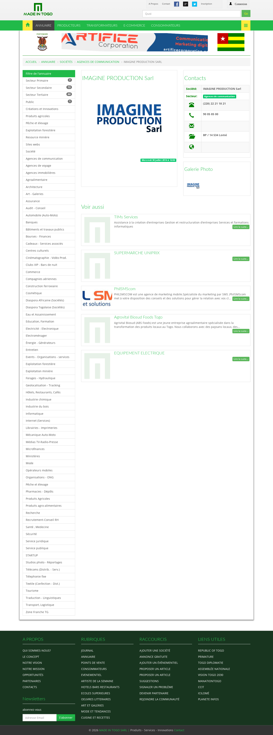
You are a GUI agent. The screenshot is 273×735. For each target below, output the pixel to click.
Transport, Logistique (40, 605)
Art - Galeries (34, 194)
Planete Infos (208, 699)
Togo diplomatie (210, 663)
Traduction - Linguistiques (43, 598)
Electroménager (36, 335)
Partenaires (32, 681)
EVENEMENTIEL (91, 675)
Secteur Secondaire (48, 87)
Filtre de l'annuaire (38, 73)
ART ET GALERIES (92, 705)
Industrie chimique (38, 399)
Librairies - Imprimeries (41, 428)
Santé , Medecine (37, 527)
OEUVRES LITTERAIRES (96, 699)
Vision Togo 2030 (210, 675)
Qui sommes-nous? (37, 650)
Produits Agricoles (38, 499)
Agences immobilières (40, 173)
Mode (29, 463)
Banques (32, 222)
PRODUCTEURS (69, 25)
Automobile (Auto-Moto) (42, 215)
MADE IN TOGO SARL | (114, 730)
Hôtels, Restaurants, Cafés (43, 392)
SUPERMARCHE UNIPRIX (136, 253)
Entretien (32, 350)
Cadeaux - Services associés (44, 243)
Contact (166, 3)
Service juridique (37, 541)
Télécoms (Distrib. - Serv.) (43, 569)
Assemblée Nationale (214, 669)
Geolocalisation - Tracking (43, 385)
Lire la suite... (241, 227)
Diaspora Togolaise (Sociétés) (45, 307)
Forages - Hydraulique (40, 378)
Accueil (31, 62)
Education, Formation (40, 321)
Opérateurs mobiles (39, 470)
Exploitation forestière (40, 130)
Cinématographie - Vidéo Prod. (46, 258)
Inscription (206, 3)
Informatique (34, 413)
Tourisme (32, 591)
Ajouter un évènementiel (158, 663)
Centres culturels (37, 250)
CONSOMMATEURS (165, 25)
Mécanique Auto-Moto (41, 435)
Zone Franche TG (37, 612)
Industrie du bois (37, 406)
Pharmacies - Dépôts (39, 491)
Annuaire (48, 62)
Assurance (33, 201)
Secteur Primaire (48, 80)
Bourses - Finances (38, 236)
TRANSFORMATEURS (102, 25)
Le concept (31, 657)
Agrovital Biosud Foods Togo (138, 317)
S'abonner (66, 717)
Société (30, 151)
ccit (201, 687)
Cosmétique (34, 293)
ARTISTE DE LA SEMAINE (97, 681)
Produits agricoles (38, 116)
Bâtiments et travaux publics (45, 229)
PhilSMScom (125, 289)
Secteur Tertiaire (48, 94)
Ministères (33, 456)
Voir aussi (92, 207)
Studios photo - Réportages (44, 562)
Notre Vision (32, 663)
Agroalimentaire (36, 180)
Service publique (37, 548)
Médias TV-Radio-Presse (42, 442)
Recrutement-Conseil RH (42, 520)
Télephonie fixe (36, 576)
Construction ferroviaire (42, 286)
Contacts (195, 78)
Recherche (33, 513)
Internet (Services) (38, 420)
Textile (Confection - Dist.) (43, 584)
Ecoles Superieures (95, 693)
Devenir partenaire (153, 693)
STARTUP (32, 555)
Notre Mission (34, 669)
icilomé (203, 693)
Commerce (33, 272)
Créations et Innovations (42, 109)
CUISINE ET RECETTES (95, 717)
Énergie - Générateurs (40, 343)
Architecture (34, 187)
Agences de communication (98, 62)
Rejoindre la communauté (159, 699)
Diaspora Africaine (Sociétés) (45, 300)
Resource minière (37, 137)
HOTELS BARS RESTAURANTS (100, 687)
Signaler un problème (156, 687)
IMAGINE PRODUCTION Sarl (117, 78)
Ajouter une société (154, 650)
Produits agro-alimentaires (44, 505)
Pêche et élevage (37, 123)
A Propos (153, 3)
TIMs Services (126, 217)
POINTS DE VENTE (93, 663)
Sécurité (31, 534)
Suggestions (149, 681)
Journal (87, 650)
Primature (206, 657)
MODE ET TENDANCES (96, 711)
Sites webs (33, 144)
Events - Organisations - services (47, 357)
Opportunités (33, 675)
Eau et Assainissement (41, 314)
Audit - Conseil (35, 208)
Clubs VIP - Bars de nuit (41, 265)
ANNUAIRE (43, 25)
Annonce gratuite (153, 657)
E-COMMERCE (134, 25)
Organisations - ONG (40, 477)
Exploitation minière (39, 371)
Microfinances (35, 449)
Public (48, 102)
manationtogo (209, 681)
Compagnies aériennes (41, 279)
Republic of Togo (211, 650)
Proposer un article (154, 669)
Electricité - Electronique (42, 328)
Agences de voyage (38, 165)
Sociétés (66, 62)
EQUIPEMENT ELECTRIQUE (139, 353)
